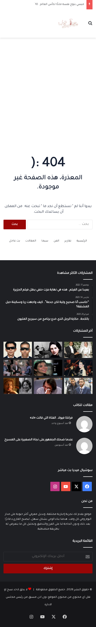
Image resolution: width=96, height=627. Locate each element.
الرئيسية (82, 241)
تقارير (68, 241)
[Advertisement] (48, 93)
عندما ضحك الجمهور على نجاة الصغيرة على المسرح (38, 439)
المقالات (30, 241)
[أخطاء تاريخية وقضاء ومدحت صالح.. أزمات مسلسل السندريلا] (48, 368)
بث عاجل (14, 241)
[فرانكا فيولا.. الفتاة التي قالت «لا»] (48, 350)
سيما (44, 241)
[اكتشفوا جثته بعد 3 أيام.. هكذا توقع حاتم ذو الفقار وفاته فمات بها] (48, 386)
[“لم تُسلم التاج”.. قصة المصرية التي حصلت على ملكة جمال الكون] (17, 386)
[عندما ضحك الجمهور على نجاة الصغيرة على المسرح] (78, 368)
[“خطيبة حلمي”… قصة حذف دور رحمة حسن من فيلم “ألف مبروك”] (17, 368)
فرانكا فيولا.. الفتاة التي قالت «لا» (51, 418)
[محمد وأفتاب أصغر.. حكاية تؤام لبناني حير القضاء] (78, 386)
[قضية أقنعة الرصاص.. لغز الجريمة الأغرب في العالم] (17, 350)
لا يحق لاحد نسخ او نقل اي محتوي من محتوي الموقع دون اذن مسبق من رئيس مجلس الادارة (47, 597)
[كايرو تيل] (68, 24)
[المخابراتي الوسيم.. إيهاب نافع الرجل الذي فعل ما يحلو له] (78, 350)
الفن (56, 241)
